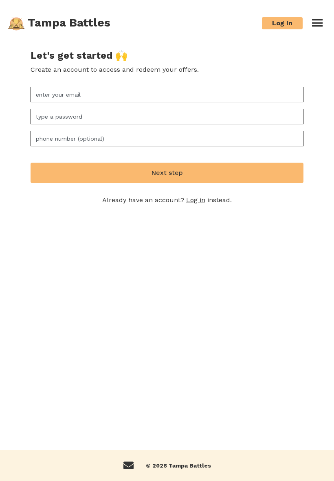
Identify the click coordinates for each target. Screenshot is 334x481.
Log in (195, 200)
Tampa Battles (67, 22)
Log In (282, 23)
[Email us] (128, 465)
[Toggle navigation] (317, 23)
